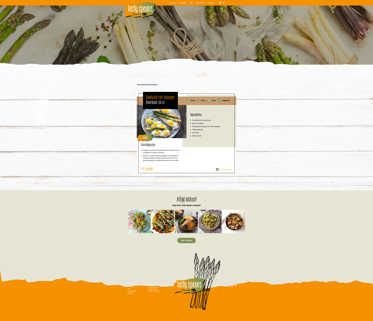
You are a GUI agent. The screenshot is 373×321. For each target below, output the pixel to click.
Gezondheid (200, 3)
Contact (210, 3)
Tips (191, 3)
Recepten (172, 3)
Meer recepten (186, 240)
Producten (182, 3)
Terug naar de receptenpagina (147, 84)
